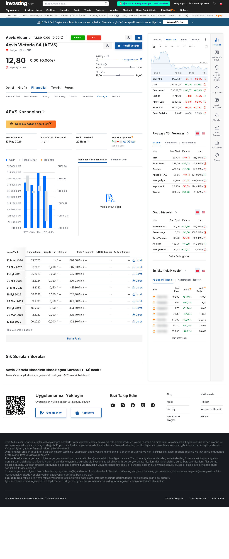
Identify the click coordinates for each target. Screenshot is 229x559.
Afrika (210, 15)
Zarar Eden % (189, 142)
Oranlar (73, 96)
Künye (204, 416)
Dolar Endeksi (160, 113)
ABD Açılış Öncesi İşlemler (74, 15)
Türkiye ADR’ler (147, 15)
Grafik (22, 87)
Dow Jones (159, 90)
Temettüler (87, 96)
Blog (169, 394)
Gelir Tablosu (31, 96)
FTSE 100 (157, 107)
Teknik (55, 87)
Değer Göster (131, 59)
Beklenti (116, 96)
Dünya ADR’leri (129, 15)
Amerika (162, 15)
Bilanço (46, 96)
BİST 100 (157, 79)
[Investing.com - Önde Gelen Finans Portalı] (20, 3)
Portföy (171, 409)
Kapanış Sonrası (98, 15)
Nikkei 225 (158, 101)
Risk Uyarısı (218, 498)
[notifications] (214, 3)
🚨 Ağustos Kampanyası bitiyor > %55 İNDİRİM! (143, 3)
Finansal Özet (13, 96)
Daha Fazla (74, 338)
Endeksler (171, 39)
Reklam (205, 401)
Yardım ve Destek (211, 409)
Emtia (184, 39)
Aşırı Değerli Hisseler (189, 279)
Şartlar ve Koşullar (173, 498)
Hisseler (12, 15)
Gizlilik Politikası (197, 498)
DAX (155, 84)
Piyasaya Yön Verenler (168, 133)
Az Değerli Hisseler (163, 279)
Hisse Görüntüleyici (146, 10)
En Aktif (156, 142)
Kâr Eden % (171, 142)
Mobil (170, 401)
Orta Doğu (184, 15)
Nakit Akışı (60, 96)
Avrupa (172, 15)
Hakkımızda (207, 394)
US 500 (156, 96)
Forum (69, 87)
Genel (10, 87)
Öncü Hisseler (163, 212)
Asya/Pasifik (198, 15)
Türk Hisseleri (51, 15)
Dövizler (157, 39)
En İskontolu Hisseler (167, 270)
